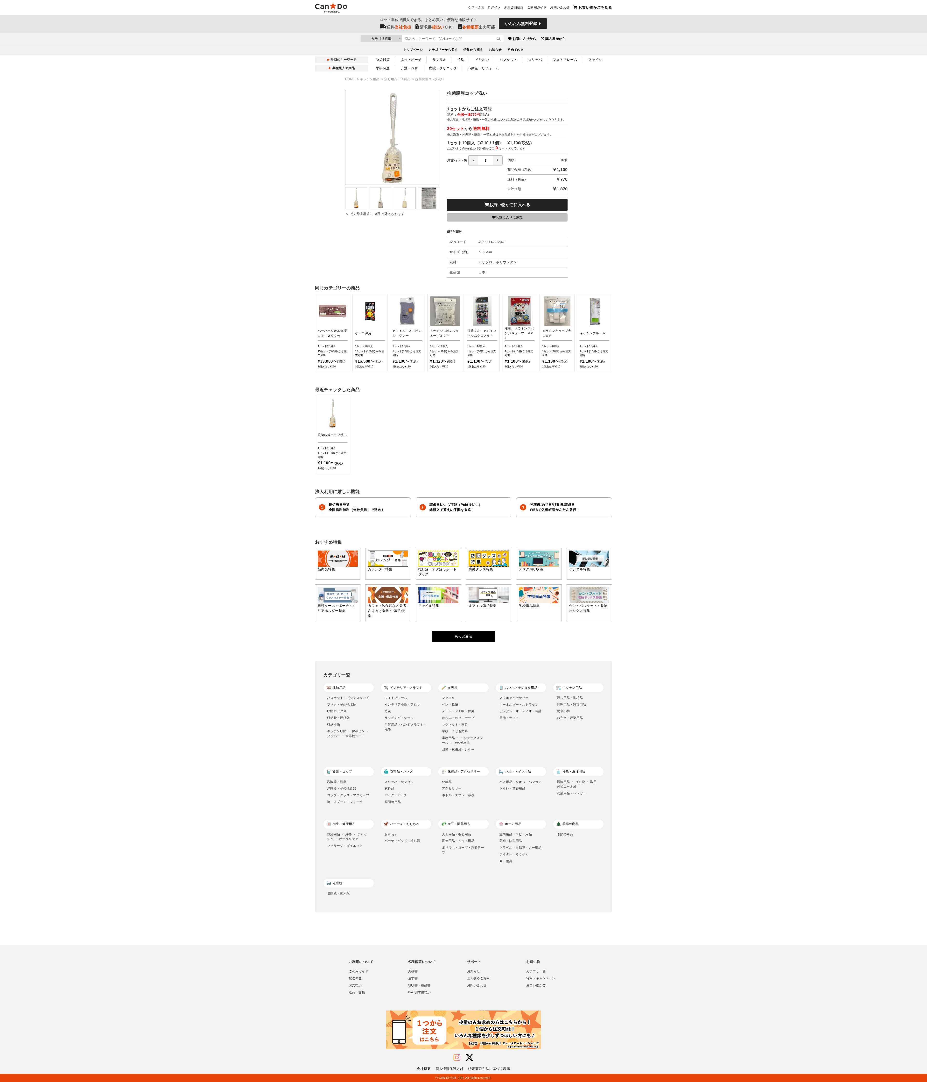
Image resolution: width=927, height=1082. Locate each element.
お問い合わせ (559, 7)
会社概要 (424, 1069)
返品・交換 (357, 992)
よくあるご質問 (478, 978)
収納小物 (333, 724)
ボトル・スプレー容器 (458, 795)
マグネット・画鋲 (455, 724)
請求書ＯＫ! (437, 27)
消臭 (460, 60)
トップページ (413, 49)
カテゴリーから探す (443, 49)
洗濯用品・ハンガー (571, 793)
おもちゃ (391, 834)
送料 (398, 27)
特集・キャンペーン (540, 978)
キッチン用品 (370, 79)
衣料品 (389, 788)
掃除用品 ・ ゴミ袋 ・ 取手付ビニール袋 (577, 784)
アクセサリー (451, 788)
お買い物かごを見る (595, 7)
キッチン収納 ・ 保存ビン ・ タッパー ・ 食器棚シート (348, 733)
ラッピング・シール (399, 718)
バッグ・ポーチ (396, 795)
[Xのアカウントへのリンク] (469, 1057)
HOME (350, 79)
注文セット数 (457, 160)
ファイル (595, 60)
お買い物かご (536, 985)
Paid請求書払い (419, 992)
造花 (388, 711)
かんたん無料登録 (521, 23)
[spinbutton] (485, 160)
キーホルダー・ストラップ (518, 704)
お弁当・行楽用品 (570, 718)
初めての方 (515, 49)
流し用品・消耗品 (397, 79)
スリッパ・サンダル (399, 782)
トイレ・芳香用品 (512, 788)
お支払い (355, 985)
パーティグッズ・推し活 (402, 841)
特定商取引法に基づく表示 (489, 1069)
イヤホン (482, 60)
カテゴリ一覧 (536, 971)
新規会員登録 (514, 7)
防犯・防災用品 (510, 841)
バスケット (508, 60)
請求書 (413, 978)
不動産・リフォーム (483, 68)
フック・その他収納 (341, 704)
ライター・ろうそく (514, 854)
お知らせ (495, 49)
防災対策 (383, 60)
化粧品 (447, 782)
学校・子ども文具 (455, 731)
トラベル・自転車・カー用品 (520, 847)
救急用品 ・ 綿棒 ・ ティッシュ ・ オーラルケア (347, 836)
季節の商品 (565, 834)
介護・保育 (409, 68)
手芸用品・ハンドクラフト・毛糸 (406, 727)
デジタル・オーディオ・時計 (520, 711)
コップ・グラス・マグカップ (348, 795)
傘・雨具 (506, 861)
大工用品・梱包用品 (456, 834)
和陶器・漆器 (336, 782)
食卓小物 (563, 711)
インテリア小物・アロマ (402, 704)
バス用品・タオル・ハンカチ (520, 782)
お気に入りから (524, 39)
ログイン (494, 7)
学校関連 (383, 68)
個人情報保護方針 (450, 1069)
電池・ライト (509, 718)
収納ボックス (336, 711)
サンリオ (439, 60)
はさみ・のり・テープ (458, 718)
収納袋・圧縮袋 (338, 718)
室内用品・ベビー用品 (515, 834)
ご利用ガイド (537, 7)
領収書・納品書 (419, 985)
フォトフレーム (565, 60)
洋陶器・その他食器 (341, 788)
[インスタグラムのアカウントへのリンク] (456, 1057)
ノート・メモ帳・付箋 (458, 711)
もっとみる (464, 636)
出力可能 (478, 27)
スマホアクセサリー (514, 698)
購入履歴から (555, 39)
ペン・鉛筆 (450, 704)
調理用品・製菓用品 (571, 704)
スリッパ (535, 60)
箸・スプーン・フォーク (345, 802)
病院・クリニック (443, 68)
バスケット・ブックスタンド (348, 698)
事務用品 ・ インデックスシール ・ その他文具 (462, 740)
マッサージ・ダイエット (345, 845)
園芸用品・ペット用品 (458, 841)
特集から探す (473, 49)
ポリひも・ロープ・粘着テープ (463, 850)
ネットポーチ (411, 60)
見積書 (413, 971)
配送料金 (355, 978)
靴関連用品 (393, 802)
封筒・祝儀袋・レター (458, 749)
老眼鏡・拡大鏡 (338, 893)
